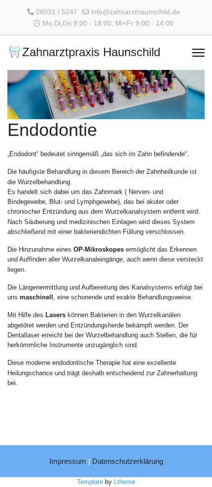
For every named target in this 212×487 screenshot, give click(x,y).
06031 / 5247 (56, 12)
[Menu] (198, 52)
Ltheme (124, 482)
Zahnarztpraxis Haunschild (91, 52)
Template (90, 482)
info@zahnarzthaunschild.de (135, 12)
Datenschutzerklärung (127, 461)
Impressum (67, 461)
